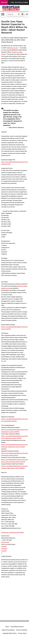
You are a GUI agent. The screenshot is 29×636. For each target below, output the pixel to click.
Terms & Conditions (21, 630)
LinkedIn (4, 546)
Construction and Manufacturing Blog (12, 532)
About (7, 626)
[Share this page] (27, 14)
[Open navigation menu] (2, 14)
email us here (5, 542)
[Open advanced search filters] (22, 14)
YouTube (3, 551)
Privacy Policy (22, 633)
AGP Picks (4, 2)
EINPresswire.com (12, 48)
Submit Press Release (8, 630)
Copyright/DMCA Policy (9, 633)
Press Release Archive (17, 626)
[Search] (19, 14)
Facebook (4, 548)
